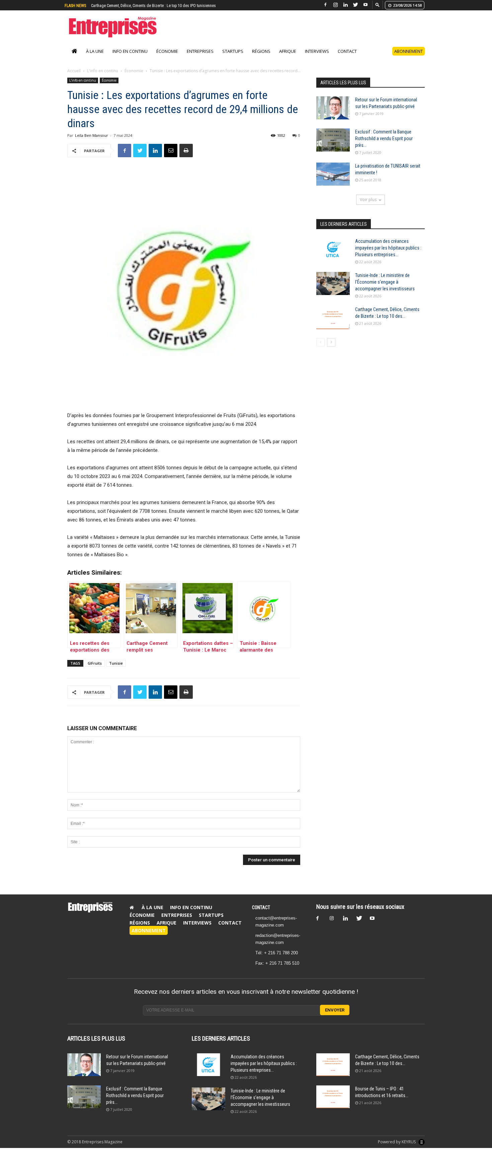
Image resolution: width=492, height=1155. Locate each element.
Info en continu (130, 58)
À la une (95, 58)
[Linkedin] (345, 5)
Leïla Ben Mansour (91, 142)
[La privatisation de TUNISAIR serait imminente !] (333, 181)
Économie (167, 58)
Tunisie (116, 670)
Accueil (74, 78)
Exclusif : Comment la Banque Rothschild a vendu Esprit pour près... (384, 145)
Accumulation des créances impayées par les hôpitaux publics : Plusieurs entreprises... (388, 255)
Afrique (287, 58)
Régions (261, 58)
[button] (378, 4)
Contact (347, 58)
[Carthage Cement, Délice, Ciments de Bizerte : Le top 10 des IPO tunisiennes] (333, 324)
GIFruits (95, 670)
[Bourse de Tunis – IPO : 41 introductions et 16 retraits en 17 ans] (333, 1104)
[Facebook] (325, 5)
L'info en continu (102, 78)
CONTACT (261, 914)
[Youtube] (365, 5)
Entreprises (200, 58)
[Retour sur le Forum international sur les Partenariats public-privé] (333, 114)
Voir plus (368, 206)
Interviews (317, 58)
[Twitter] (355, 5)
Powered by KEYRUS (397, 1149)
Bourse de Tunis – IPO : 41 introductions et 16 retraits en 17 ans (144, 5)
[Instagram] (335, 5)
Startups (232, 58)
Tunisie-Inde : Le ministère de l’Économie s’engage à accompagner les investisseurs (385, 289)
